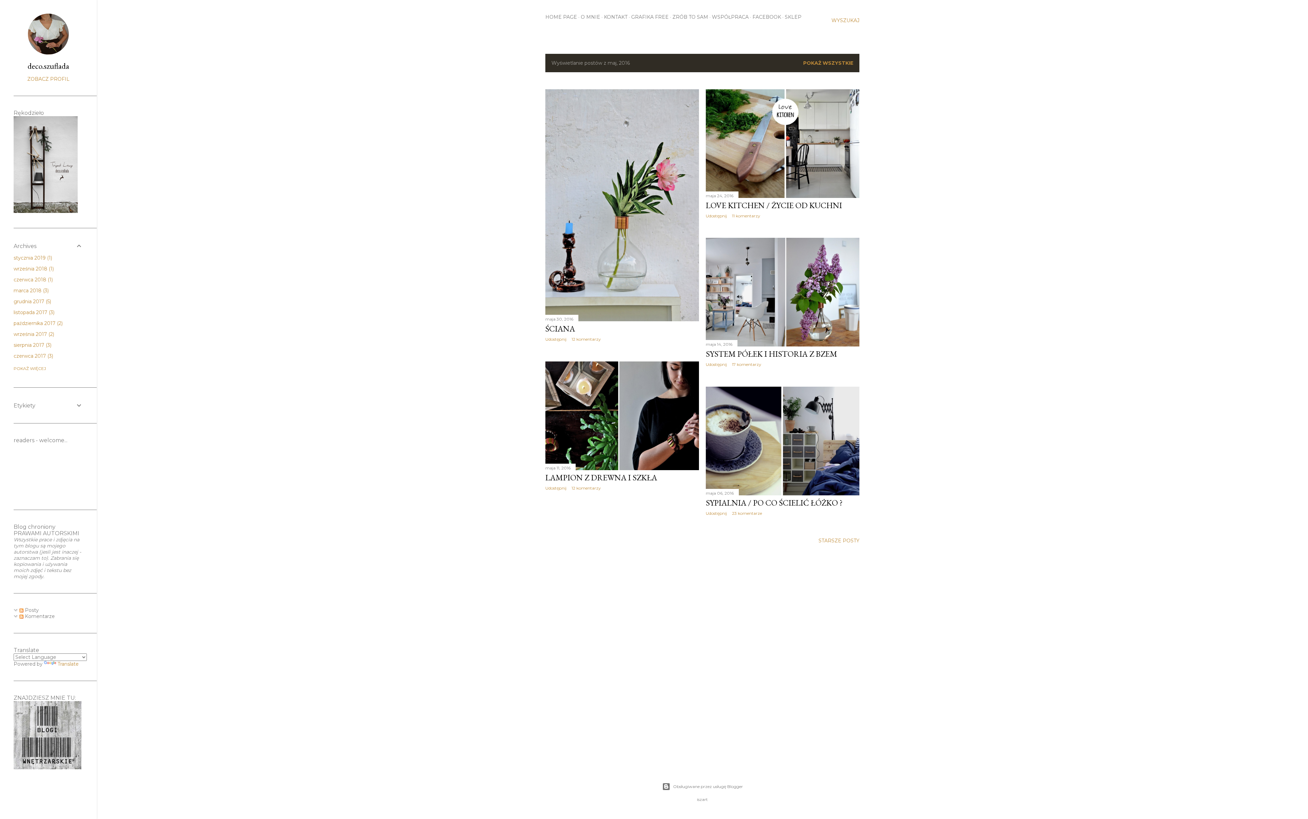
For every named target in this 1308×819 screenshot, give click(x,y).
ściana (560, 328)
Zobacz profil (48, 79)
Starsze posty (839, 541)
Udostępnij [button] (555, 339)
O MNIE (590, 17)
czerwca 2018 (32, 280)
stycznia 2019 (32, 258)
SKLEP (793, 17)
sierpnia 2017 (32, 345)
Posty (31, 610)
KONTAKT (615, 17)
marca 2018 (30, 291)
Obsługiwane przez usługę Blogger (708, 786)
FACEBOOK (766, 17)
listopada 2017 (33, 312)
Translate (68, 664)
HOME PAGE (561, 17)
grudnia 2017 (32, 301)
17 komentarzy (746, 364)
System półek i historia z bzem (771, 354)
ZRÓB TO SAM (690, 17)
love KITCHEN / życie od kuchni (774, 205)
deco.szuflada (48, 66)
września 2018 (33, 269)
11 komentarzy (746, 215)
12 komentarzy (586, 339)
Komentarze (39, 616)
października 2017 (37, 323)
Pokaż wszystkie (828, 63)
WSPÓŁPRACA (730, 17)
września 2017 (33, 334)
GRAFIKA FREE (650, 17)
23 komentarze (747, 513)
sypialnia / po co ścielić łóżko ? (774, 502)
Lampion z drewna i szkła (601, 477)
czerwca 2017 (33, 356)
